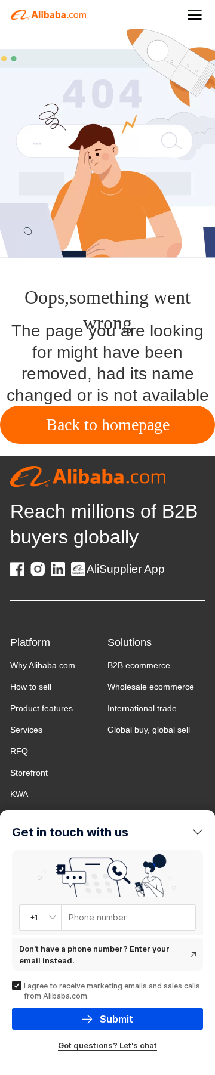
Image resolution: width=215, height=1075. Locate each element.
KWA (19, 794)
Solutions (130, 642)
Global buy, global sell (149, 729)
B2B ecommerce (139, 665)
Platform (30, 642)
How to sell (30, 686)
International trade (142, 708)
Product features (41, 708)
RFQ (19, 751)
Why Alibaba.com (42, 665)
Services (26, 729)
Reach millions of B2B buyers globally (104, 524)
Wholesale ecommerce (151, 686)
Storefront (29, 772)
